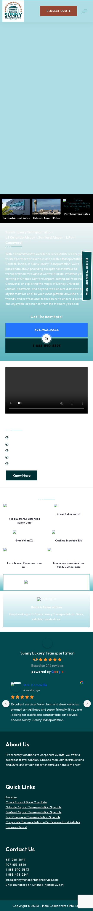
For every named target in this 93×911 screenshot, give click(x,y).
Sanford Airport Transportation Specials (33, 812)
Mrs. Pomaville (35, 685)
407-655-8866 (16, 865)
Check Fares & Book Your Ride (26, 802)
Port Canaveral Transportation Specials (33, 817)
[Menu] (84, 11)
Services (11, 797)
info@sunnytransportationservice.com (32, 880)
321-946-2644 (46, 330)
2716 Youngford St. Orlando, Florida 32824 (35, 885)
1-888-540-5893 (47, 345)
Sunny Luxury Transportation (47, 653)
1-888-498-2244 (17, 874)
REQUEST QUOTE (58, 11)
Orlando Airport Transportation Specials (33, 807)
